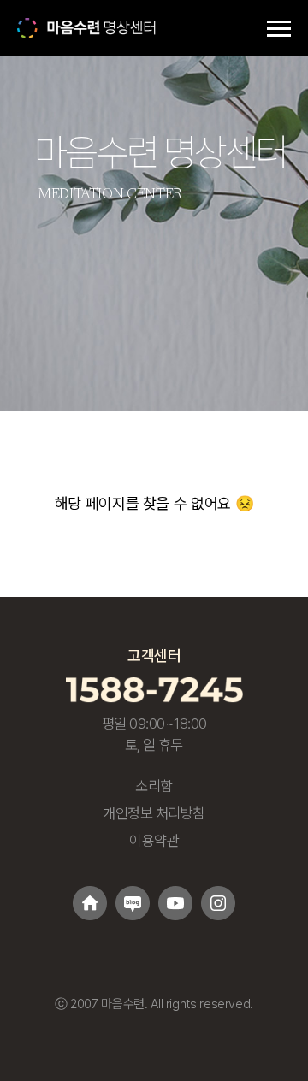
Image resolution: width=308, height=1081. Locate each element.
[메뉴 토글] (279, 28)
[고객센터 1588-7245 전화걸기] (154, 689)
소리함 (154, 786)
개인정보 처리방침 (154, 813)
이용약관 (154, 840)
